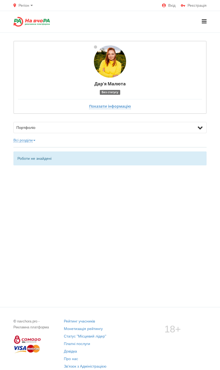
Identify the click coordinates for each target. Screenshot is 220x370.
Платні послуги (77, 344)
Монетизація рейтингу (83, 329)
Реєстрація (197, 5)
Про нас (71, 359)
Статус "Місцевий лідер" (85, 336)
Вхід (171, 5)
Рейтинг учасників (79, 321)
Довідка (70, 351)
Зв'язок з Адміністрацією (85, 366)
